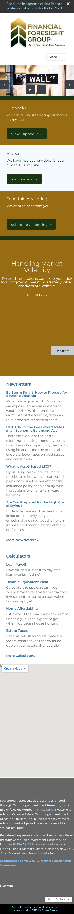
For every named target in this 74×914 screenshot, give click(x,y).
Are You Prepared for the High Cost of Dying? (36, 504)
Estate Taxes (17, 631)
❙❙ (41, 89)
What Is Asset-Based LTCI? (28, 466)
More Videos (37, 295)
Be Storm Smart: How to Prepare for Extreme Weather (36, 394)
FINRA (39, 810)
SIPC (49, 810)
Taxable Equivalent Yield (27, 582)
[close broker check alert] (68, 3)
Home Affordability (22, 609)
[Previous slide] (4, 84)
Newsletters (18, 384)
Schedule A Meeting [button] (29, 225)
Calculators (18, 556)
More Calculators (22, 656)
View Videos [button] (22, 179)
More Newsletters (22, 540)
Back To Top (57, 899)
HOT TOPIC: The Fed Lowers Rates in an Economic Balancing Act (35, 428)
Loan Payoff (16, 564)
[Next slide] (69, 84)
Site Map (6, 885)
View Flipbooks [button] (24, 134)
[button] (56, 57)
